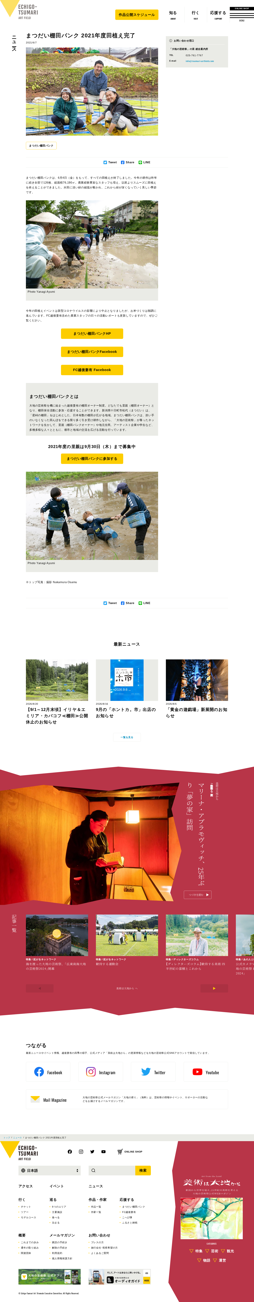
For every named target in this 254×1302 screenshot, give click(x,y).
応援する (127, 1200)
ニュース (14, 41)
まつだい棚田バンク (41, 145)
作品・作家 (98, 1200)
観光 (230, 1251)
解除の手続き (59, 1247)
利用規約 (57, 1253)
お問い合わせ (99, 1235)
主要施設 (57, 1212)
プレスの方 (97, 1242)
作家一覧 (96, 1212)
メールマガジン (62, 1235)
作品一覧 (96, 1206)
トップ (6, 1138)
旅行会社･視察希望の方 (104, 1247)
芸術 (214, 1251)
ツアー (25, 1212)
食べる (56, 1217)
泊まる (56, 1222)
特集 (199, 1251)
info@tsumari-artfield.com (200, 61)
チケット (26, 1206)
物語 (206, 1260)
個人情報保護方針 (62, 1258)
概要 (22, 1235)
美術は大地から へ (127, 988)
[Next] (214, 988)
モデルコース (28, 1217)
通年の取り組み (30, 1247)
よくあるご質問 (100, 1253)
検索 (143, 1170)
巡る (53, 1200)
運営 (222, 1260)
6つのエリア (59, 1206)
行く (22, 1200)
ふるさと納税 (130, 1222)
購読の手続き (59, 1242)
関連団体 (26, 1253)
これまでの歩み (30, 1242)
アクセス (25, 1186)
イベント (57, 1186)
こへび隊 (127, 1217)
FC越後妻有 (129, 1212)
